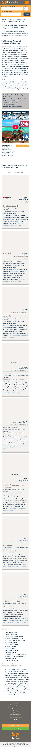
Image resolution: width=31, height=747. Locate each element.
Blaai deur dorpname (15, 703)
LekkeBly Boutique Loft (12, 601)
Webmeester (15, 709)
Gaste (25, 6)
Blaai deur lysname (15, 705)
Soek (27, 14)
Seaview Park (11, 635)
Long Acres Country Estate (15, 656)
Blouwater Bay (12, 660)
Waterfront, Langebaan (14, 638)
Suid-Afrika (11, 19)
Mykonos (10, 652)
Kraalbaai (10, 658)
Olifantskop (11, 646)
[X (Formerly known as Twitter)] (16, 719)
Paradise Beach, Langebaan (15, 654)
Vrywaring (15, 713)
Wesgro (26, 35)
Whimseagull (8, 545)
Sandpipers (7, 373)
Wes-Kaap (18, 19)
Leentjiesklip (11, 633)
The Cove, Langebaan (14, 636)
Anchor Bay (7, 316)
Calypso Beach (12, 644)
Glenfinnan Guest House (12, 262)
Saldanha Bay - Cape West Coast (17, 679)
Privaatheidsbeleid (15, 715)
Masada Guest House (11, 427)
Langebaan (23, 47)
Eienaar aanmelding (15, 729)
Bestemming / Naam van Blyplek (8, 6)
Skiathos (10, 648)
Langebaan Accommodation (16, 21)
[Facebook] (15, 719)
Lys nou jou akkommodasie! (15, 707)
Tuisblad (4, 19)
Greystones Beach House (12, 206)
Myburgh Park (11, 650)
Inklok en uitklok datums (6, 11)
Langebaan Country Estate (15, 640)
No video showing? (22, 146)
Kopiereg (15, 711)
